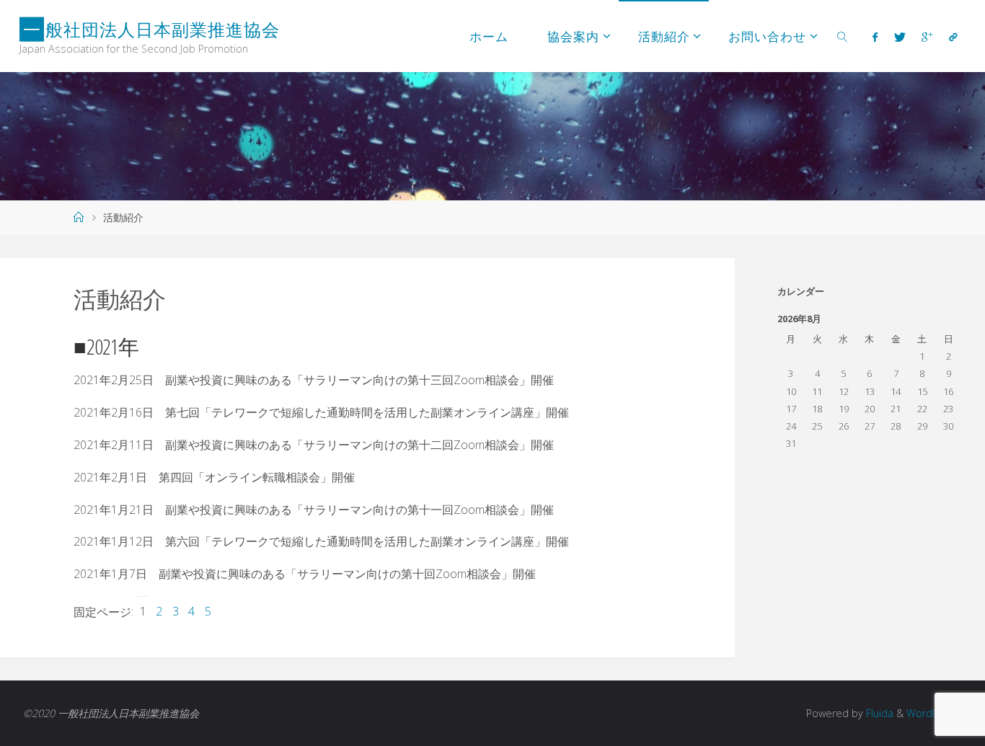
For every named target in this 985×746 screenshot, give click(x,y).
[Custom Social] (952, 37)
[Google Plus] (927, 37)
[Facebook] (875, 37)
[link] (842, 36)
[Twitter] (900, 37)
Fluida (878, 713)
